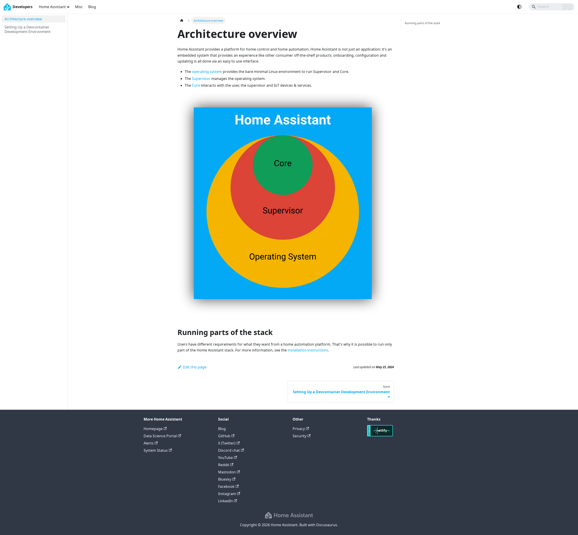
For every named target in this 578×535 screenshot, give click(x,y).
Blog (92, 6)
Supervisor (201, 78)
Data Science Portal (160, 435)
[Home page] (181, 20)
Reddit (223, 464)
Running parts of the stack (422, 23)
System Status (156, 450)
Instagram (227, 493)
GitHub (224, 435)
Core (196, 85)
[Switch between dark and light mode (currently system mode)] (519, 6)
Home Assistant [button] (52, 6)
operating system (207, 71)
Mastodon (227, 472)
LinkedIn (225, 500)
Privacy (299, 428)
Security (299, 435)
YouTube (225, 457)
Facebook (226, 486)
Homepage (153, 428)
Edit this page (194, 367)
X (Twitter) (226, 443)
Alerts (149, 443)
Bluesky (224, 479)
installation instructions (308, 350)
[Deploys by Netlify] (380, 435)
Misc (79, 6)
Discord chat (229, 450)
